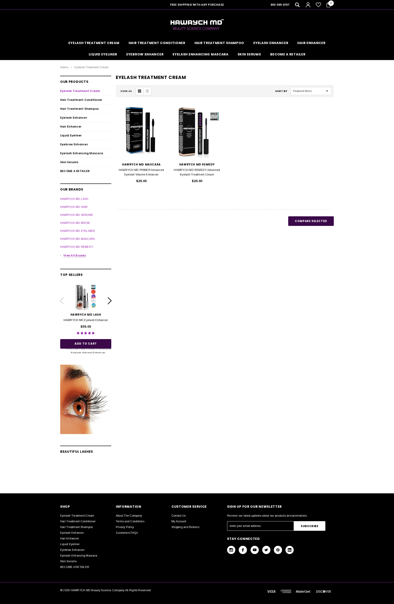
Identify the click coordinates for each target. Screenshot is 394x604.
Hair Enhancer (311, 43)
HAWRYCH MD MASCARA (77, 239)
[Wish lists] (318, 4)
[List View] (147, 91)
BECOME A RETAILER (288, 54)
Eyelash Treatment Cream (93, 43)
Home (64, 67)
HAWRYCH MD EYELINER (77, 231)
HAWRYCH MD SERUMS (76, 215)
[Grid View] (139, 91)
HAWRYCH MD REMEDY (76, 246)
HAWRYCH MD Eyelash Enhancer (86, 320)
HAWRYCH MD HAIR (74, 207)
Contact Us (178, 515)
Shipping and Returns (185, 527)
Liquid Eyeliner (103, 54)
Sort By (281, 91)
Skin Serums (249, 54)
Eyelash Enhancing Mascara (200, 54)
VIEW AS (126, 91)
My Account (178, 521)
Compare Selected (311, 221)
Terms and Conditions (130, 521)
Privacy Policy (125, 527)
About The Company (129, 515)
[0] (328, 4)
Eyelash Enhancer (270, 43)
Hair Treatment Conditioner (157, 43)
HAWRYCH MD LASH (74, 199)
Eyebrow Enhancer (144, 54)
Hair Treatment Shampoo (219, 43)
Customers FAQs (127, 532)
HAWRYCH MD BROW (75, 223)
